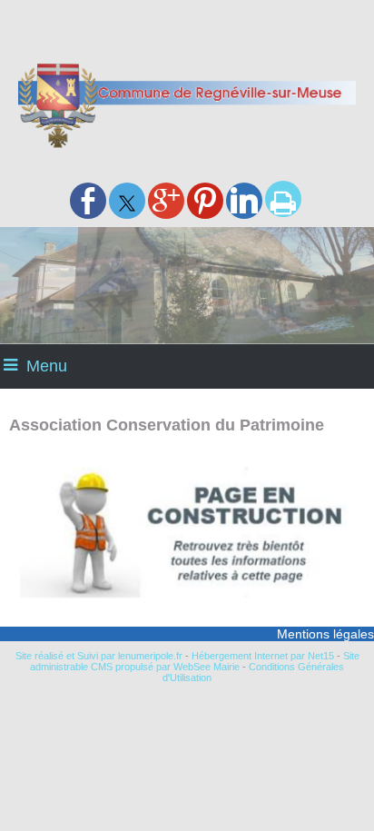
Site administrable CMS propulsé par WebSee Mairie (194, 661)
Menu (46, 366)
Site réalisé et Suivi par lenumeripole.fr (98, 655)
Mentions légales (325, 634)
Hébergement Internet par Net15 (263, 655)
